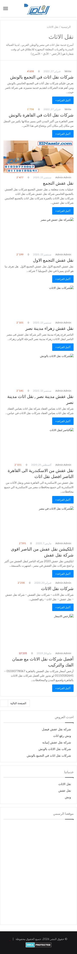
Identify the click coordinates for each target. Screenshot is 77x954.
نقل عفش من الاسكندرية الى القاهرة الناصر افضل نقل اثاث (41, 473)
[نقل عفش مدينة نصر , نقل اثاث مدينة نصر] (38, 370)
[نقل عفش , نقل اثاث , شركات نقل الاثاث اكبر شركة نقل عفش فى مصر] (38, 8)
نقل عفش (64, 791)
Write (68, 71)
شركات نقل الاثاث (57, 589)
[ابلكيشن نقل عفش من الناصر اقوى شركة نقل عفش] (38, 522)
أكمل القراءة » (62, 100)
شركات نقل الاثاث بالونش (54, 749)
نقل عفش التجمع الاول (53, 260)
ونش (68, 797)
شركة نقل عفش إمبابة (56, 742)
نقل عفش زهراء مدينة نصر (49, 328)
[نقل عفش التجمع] (38, 157)
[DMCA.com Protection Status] (39, 946)
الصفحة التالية (18, 703)
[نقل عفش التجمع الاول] (38, 234)
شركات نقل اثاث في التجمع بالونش (42, 77)
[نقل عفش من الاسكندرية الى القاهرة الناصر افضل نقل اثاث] (38, 444)
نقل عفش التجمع (58, 183)
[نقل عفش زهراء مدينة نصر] (38, 302)
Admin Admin (63, 177)
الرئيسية (66, 26)
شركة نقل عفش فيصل (56, 729)
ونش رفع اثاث (62, 736)
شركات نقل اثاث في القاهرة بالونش (41, 115)
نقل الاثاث (64, 784)
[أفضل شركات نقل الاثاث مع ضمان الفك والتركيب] (38, 631)
